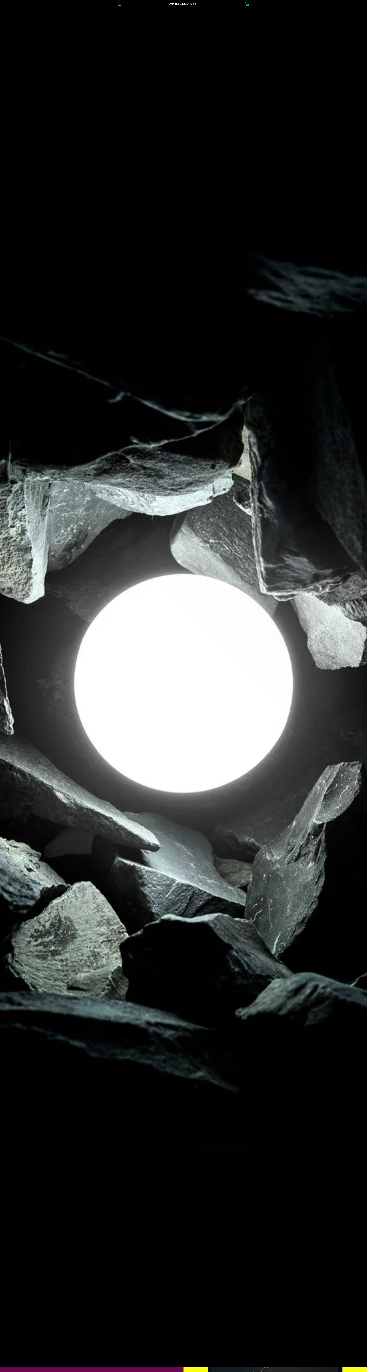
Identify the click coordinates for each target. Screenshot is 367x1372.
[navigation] (119, 4)
